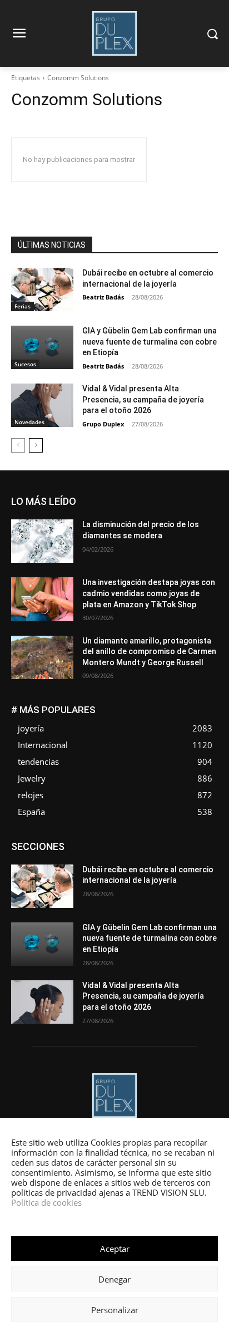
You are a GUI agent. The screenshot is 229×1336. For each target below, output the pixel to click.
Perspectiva (55, 884)
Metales (168, 867)
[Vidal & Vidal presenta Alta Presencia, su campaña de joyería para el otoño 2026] (42, 405)
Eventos (148, 851)
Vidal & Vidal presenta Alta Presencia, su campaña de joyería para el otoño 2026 (143, 399)
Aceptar (115, 1248)
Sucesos (25, 364)
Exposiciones (196, 851)
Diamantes (159, 842)
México (206, 867)
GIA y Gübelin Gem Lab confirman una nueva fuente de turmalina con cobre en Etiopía (149, 341)
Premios (101, 884)
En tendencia (53, 851)
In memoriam (197, 859)
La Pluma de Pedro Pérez (102, 867)
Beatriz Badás (103, 297)
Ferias (22, 306)
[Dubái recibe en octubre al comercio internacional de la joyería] (42, 289)
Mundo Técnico (96, 876)
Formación (145, 859)
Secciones (144, 884)
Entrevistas (104, 851)
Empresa (204, 842)
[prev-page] (18, 445)
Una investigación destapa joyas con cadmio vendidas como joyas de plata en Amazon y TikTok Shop (148, 593)
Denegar (114, 1279)
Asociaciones (106, 842)
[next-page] (36, 445)
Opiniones (201, 876)
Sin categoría (196, 884)
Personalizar (114, 1309)
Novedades (29, 422)
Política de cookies (46, 1202)
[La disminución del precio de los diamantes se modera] (42, 541)
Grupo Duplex (103, 424)
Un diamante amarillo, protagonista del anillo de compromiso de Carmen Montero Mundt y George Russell (149, 651)
